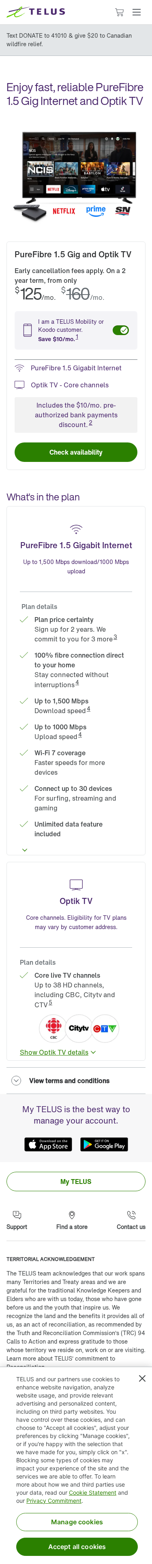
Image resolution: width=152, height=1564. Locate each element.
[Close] (142, 1378)
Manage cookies (77, 1522)
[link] (76, 452)
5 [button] (50, 1002)
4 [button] (77, 682)
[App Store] (48, 1144)
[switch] (120, 330)
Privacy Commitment (53, 1500)
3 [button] (115, 636)
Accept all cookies (77, 1547)
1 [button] (77, 336)
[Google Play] (104, 1144)
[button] (137, 12)
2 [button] (90, 422)
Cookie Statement (92, 1492)
